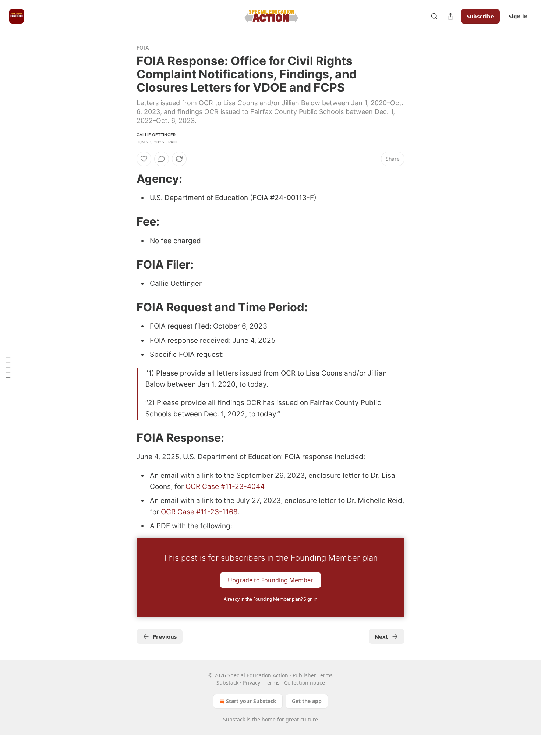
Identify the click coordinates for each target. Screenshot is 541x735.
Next (381, 636)
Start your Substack (251, 700)
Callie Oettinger (156, 134)
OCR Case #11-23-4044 (225, 486)
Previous (165, 636)
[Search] (434, 16)
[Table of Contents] (8, 367)
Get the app (307, 700)
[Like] (144, 159)
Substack (234, 719)
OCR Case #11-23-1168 (199, 512)
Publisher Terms (313, 675)
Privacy (251, 682)
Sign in (518, 16)
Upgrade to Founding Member (270, 580)
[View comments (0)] (161, 159)
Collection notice (304, 682)
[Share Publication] (450, 16)
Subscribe (480, 16)
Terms (272, 682)
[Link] (126, 179)
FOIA (143, 48)
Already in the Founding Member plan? (270, 599)
